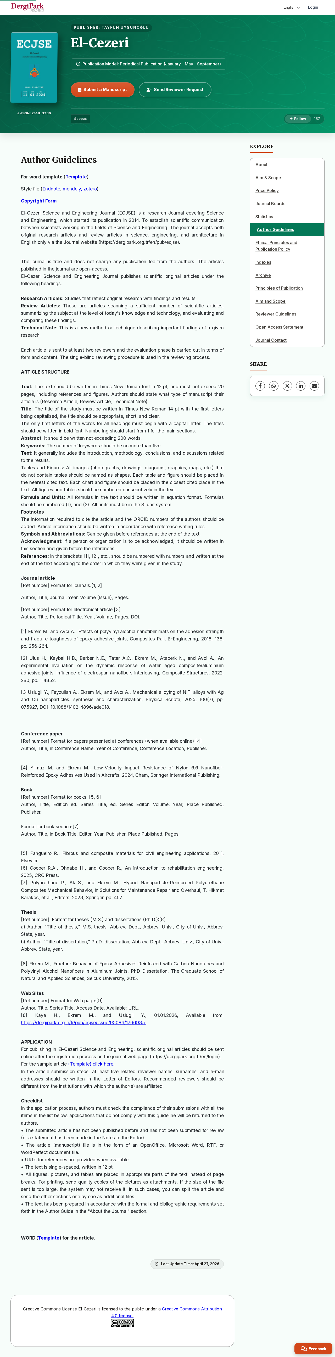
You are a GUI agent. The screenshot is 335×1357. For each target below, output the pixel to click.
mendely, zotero (80, 189)
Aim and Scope (270, 301)
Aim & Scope (268, 177)
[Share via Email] (314, 386)
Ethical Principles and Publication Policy (276, 246)
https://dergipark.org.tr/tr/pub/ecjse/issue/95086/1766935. (83, 1022)
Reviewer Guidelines (275, 314)
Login (313, 7)
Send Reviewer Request (179, 89)
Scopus (80, 119)
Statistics (264, 216)
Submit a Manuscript (105, 89)
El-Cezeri (100, 43)
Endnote (51, 189)
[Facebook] (260, 386)
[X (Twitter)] (287, 386)
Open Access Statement (279, 327)
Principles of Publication (279, 288)
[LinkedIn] (300, 386)
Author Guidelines (275, 229)
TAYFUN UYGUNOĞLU (125, 27)
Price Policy (267, 190)
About (261, 164)
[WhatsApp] (273, 386)
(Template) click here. (91, 1064)
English (289, 7)
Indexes (263, 262)
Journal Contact (271, 340)
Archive (263, 275)
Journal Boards (270, 203)
